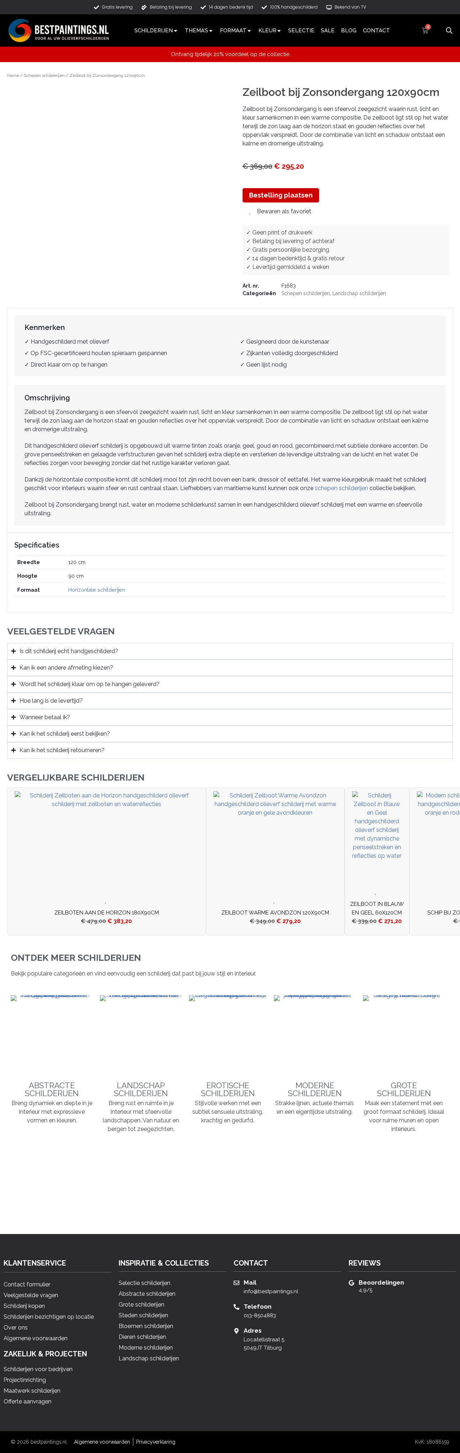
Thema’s (196, 30)
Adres (253, 1330)
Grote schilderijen (404, 1089)
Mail (250, 1282)
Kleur (267, 30)
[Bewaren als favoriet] (106, 901)
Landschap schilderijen (359, 293)
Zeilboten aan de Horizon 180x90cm (106, 912)
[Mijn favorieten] (437, 30)
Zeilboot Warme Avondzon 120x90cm (275, 912)
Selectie (301, 30)
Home (13, 75)
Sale (328, 30)
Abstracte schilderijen (52, 1089)
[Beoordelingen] (351, 1283)
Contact (376, 30)
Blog (348, 30)
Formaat (233, 30)
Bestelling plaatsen (281, 195)
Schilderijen (153, 30)
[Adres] (236, 1331)
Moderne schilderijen (315, 1089)
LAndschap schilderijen (141, 1089)
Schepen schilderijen (44, 75)
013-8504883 (260, 1315)
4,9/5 (365, 1290)
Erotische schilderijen (228, 1089)
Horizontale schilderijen (96, 590)
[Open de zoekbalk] (449, 30)
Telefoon (257, 1306)
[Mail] (236, 1283)
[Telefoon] (236, 1307)
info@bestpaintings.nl (271, 1291)
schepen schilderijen (341, 488)
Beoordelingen (381, 1282)
